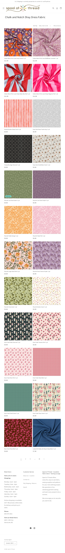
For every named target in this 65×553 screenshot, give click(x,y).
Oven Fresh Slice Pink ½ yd (11, 378)
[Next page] (44, 459)
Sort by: (35, 25)
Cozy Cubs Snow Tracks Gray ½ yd (41, 129)
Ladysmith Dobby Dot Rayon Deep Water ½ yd (44, 449)
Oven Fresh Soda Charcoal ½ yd (12, 342)
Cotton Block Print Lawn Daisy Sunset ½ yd (15, 58)
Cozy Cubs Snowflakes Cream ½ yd (41, 165)
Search (25, 487)
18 (39, 459)
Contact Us (26, 479)
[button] (3, 8)
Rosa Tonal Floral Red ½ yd (11, 449)
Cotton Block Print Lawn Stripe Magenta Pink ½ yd (45, 94)
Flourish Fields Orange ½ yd (11, 236)
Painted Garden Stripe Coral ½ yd (12, 129)
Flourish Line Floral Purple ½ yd (40, 200)
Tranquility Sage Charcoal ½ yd (12, 165)
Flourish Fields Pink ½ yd (39, 236)
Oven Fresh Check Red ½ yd (39, 378)
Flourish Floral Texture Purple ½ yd (41, 271)
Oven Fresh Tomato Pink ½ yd (40, 342)
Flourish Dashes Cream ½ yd (40, 307)
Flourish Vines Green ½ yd (10, 307)
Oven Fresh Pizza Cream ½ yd (40, 413)
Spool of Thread (11, 549)
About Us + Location (28, 475)
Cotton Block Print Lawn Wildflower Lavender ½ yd (45, 58)
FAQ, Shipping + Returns (29, 483)
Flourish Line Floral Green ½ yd (12, 200)
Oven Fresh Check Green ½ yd (11, 413)
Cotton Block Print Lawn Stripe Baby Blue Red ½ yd (17, 94)
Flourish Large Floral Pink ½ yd (12, 271)
